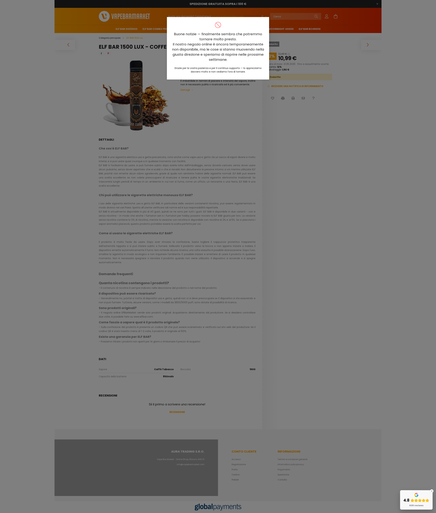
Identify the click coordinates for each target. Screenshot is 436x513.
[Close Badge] (431, 491)
